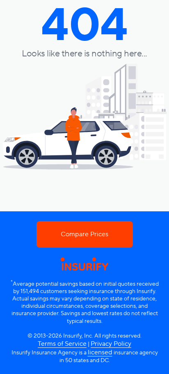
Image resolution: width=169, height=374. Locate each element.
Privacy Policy (111, 344)
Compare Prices (84, 234)
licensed (100, 352)
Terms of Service (62, 344)
